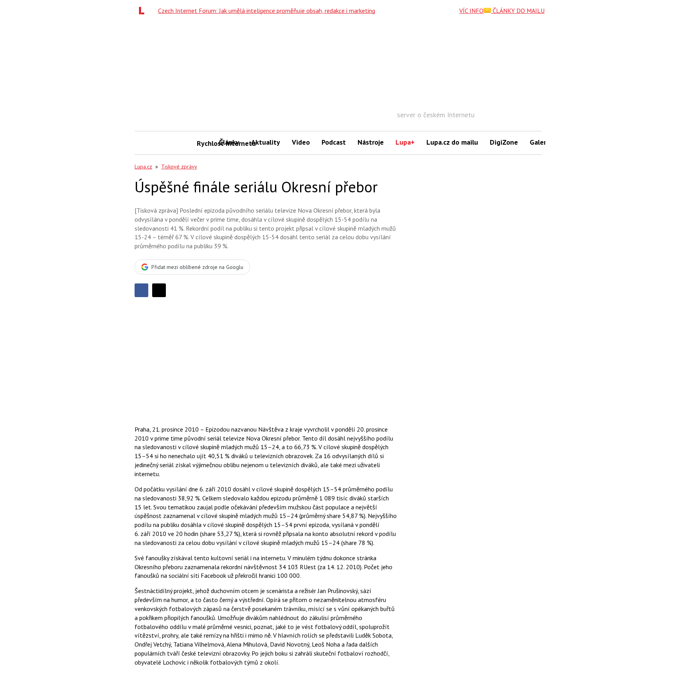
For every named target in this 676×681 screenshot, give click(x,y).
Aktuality (265, 142)
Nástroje (371, 142)
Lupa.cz (143, 166)
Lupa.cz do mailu (452, 142)
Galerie (541, 142)
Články (229, 142)
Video (301, 142)
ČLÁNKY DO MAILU (518, 10)
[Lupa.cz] (144, 11)
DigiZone (504, 142)
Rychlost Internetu (205, 143)
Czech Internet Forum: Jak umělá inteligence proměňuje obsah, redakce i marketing (266, 10)
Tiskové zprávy (179, 166)
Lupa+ (405, 142)
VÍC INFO (471, 10)
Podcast (334, 142)
